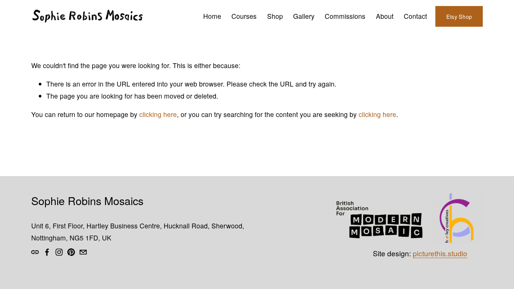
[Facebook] (47, 252)
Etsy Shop (459, 16)
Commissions (345, 16)
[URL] (35, 252)
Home (212, 16)
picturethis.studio (440, 253)
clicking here (158, 114)
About (385, 16)
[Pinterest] (71, 252)
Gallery (304, 16)
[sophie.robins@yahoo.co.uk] (83, 252)
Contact (415, 16)
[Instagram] (59, 252)
